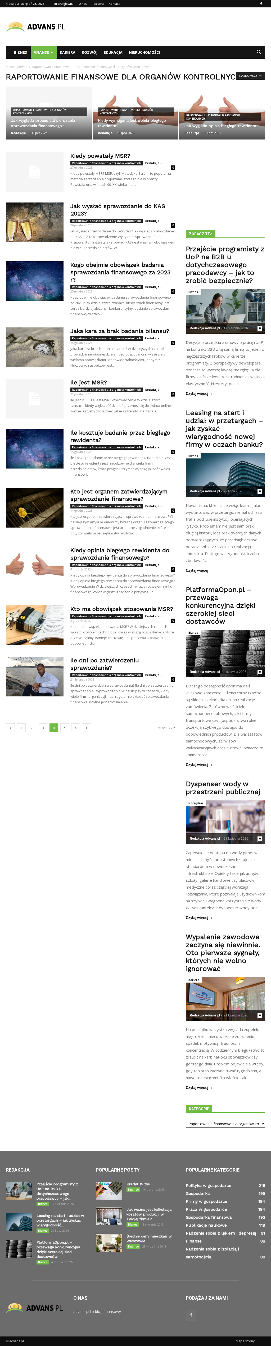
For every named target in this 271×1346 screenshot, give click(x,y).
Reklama (98, 4)
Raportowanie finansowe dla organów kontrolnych (39, 112)
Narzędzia (195, 803)
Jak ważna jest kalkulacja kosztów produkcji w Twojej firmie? (149, 1214)
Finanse (41, 52)
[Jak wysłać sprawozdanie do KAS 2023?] (35, 222)
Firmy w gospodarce (206, 1201)
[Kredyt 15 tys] (109, 1191)
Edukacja (113, 52)
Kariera (67, 52)
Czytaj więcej (197, 394)
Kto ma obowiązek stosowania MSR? (121, 609)
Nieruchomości (144, 52)
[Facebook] (261, 3)
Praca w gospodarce (206, 1209)
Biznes (20, 52)
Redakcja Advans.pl (205, 328)
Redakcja (18, 133)
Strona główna (63, 4)
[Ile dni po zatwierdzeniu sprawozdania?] (35, 676)
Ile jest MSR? (88, 382)
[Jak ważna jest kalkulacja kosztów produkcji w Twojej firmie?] (109, 1216)
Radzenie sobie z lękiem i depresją (221, 1233)
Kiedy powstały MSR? (100, 155)
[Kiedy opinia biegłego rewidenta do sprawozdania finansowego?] (35, 566)
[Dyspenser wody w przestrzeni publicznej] (225, 822)
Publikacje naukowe (206, 1225)
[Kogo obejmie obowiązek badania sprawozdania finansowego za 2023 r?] (35, 281)
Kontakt (114, 4)
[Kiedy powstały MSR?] (35, 172)
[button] (258, 52)
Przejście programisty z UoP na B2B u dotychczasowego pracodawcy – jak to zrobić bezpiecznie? (225, 265)
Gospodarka (198, 1193)
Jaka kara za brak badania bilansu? (119, 331)
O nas (83, 4)
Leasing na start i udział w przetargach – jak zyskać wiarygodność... (60, 1220)
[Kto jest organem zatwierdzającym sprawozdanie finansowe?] (35, 508)
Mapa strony (245, 1341)
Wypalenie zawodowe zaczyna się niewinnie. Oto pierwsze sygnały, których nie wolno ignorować (223, 953)
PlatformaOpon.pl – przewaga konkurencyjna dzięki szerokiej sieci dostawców (220, 605)
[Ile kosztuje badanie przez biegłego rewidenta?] (35, 449)
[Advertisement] (169, 27)
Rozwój (89, 52)
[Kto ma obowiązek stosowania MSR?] (35, 625)
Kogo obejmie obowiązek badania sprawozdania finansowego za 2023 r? (120, 272)
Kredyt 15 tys (138, 1184)
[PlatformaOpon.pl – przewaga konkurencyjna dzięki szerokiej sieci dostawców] (225, 653)
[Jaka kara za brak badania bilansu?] (35, 347)
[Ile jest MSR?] (35, 398)
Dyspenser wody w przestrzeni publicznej (223, 788)
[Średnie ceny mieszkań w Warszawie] (109, 1243)
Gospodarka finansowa (209, 1217)
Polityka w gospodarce (208, 1185)
